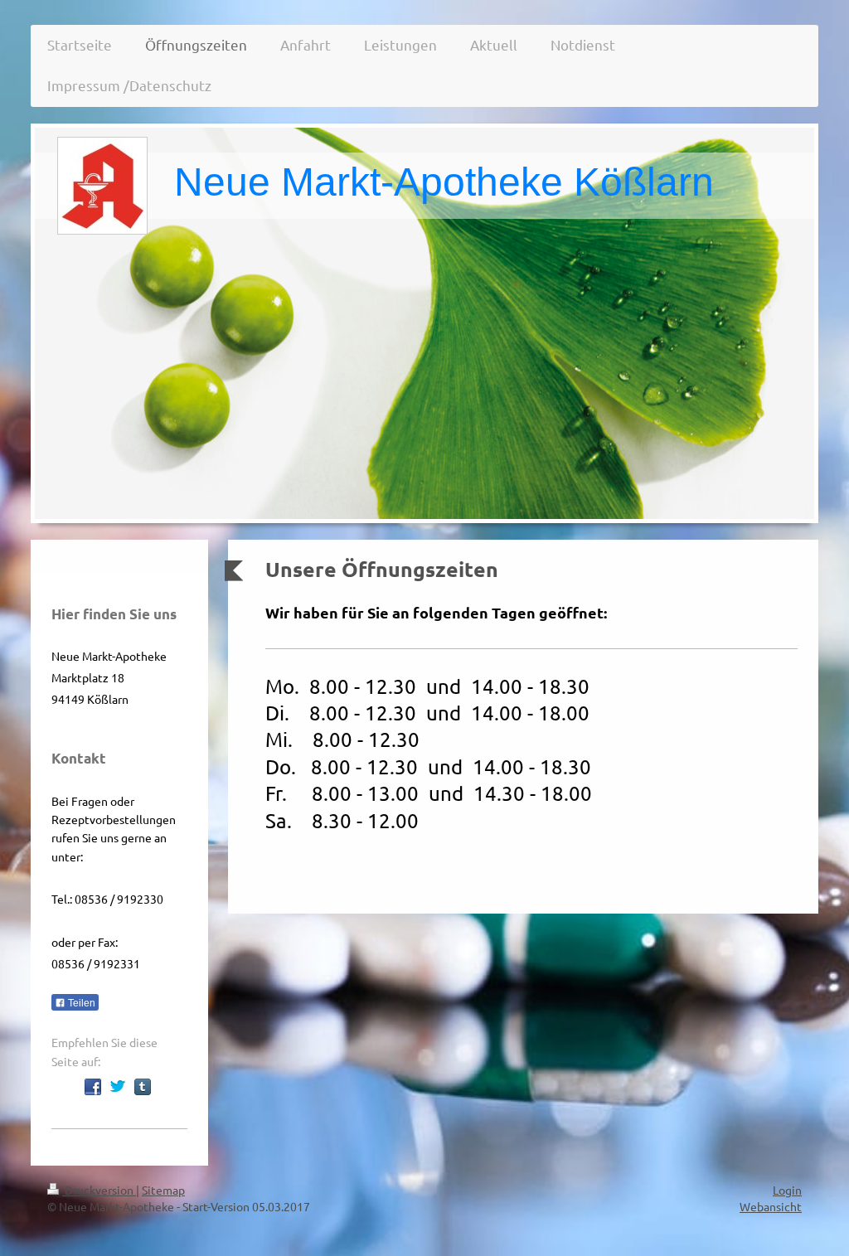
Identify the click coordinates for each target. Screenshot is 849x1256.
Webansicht (771, 1206)
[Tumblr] (142, 1087)
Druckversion (99, 1189)
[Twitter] (117, 1087)
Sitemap (163, 1189)
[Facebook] (93, 1087)
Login (787, 1189)
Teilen (80, 1003)
